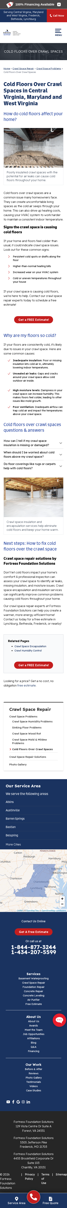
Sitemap (61, 1174)
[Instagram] (23, 1102)
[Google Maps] (18, 1102)
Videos (33, 1086)
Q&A (33, 1047)
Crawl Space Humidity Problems (32, 721)
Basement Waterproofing (33, 978)
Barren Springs (15, 818)
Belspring (12, 835)
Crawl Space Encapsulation (30, 646)
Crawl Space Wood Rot (26, 733)
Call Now (58, 15)
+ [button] (62, 898)
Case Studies (33, 1090)
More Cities (13, 844)
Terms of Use (45, 1179)
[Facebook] (13, 1102)
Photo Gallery (17, 764)
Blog (33, 1042)
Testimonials (33, 1082)
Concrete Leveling (33, 995)
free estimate (26, 685)
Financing (33, 1051)
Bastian (11, 827)
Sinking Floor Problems (26, 727)
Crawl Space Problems (23, 716)
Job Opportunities (33, 1034)
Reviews (33, 1073)
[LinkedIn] (28, 1102)
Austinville (13, 810)
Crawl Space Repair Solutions (27, 757)
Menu (58, 35)
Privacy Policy (30, 1176)
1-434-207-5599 (33, 952)
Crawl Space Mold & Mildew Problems (29, 741)
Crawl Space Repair (30, 709)
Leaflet (20, 910)
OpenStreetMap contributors (53, 910)
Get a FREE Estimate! (33, 319)
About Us (33, 1021)
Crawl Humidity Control (28, 650)
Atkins (10, 802)
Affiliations (33, 1038)
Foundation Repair (33, 987)
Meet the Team (34, 1029)
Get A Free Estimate (33, 932)
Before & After (33, 1069)
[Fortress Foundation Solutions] (12, 32)
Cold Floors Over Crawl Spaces (32, 749)
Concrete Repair (33, 991)
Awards (33, 1025)
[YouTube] (8, 1102)
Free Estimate (33, 1004)
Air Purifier (33, 999)
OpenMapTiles (32, 910)
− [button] (62, 904)
